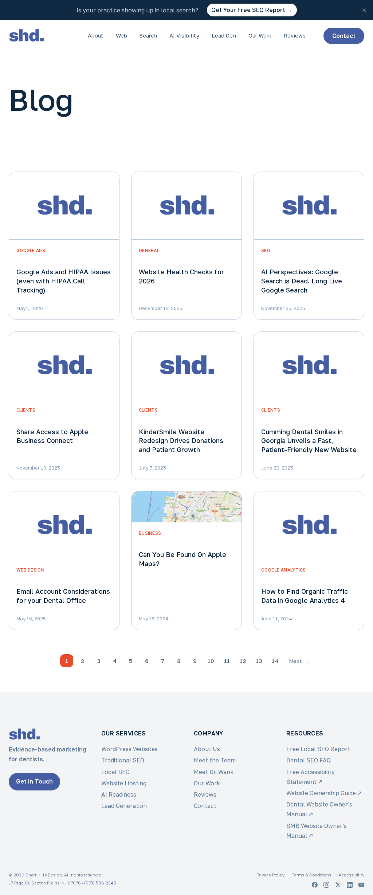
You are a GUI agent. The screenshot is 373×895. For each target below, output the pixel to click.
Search (148, 35)
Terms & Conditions (311, 875)
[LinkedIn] (350, 885)
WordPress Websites (129, 749)
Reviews (295, 35)
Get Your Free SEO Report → (251, 9)
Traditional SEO (122, 760)
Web (121, 35)
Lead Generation (124, 805)
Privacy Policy (270, 875)
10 (211, 660)
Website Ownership (321, 793)
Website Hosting (123, 783)
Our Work (259, 35)
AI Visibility (184, 35)
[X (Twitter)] (338, 885)
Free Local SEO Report (318, 749)
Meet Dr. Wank (213, 772)
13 (259, 660)
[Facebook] (315, 885)
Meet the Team (215, 760)
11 (227, 660)
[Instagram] (326, 885)
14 (275, 660)
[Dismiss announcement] (364, 10)
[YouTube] (361, 885)
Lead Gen (224, 35)
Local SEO (115, 772)
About (95, 35)
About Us (207, 749)
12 (243, 660)
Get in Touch (34, 781)
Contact (344, 35)
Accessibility (351, 875)
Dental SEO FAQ (308, 760)
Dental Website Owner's (319, 809)
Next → (299, 660)
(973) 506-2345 (100, 883)
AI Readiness (118, 794)
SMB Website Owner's (316, 830)
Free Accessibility (310, 776)
